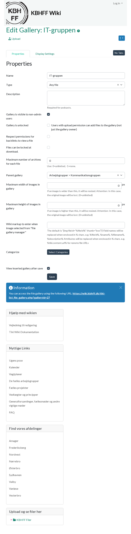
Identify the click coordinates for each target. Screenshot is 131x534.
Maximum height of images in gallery (23, 206)
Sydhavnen (15, 475)
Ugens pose (16, 360)
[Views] (122, 38)
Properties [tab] (18, 53)
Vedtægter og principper (23, 394)
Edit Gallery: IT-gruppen (41, 30)
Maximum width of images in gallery (23, 186)
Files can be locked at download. (18, 149)
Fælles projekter (18, 387)
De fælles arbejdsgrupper (24, 381)
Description (13, 94)
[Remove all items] (118, 84)
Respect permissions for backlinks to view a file (20, 138)
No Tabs (119, 52)
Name (9, 75)
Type (9, 84)
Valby (12, 481)
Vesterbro (15, 495)
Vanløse (13, 488)
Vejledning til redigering (23, 325)
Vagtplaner (15, 374)
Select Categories (58, 252)
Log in (117, 3)
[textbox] (86, 85)
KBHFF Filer (23, 519)
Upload (15, 38)
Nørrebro (14, 461)
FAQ (11, 412)
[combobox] (86, 85)
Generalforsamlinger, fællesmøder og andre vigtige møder (34, 403)
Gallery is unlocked (17, 125)
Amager (13, 440)
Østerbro (14, 468)
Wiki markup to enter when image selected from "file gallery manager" (22, 228)
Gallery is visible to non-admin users (23, 116)
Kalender (14, 367)
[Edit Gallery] (78, 31)
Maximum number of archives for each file (23, 161)
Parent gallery (14, 175)
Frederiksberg (17, 447)
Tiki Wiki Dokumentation (24, 332)
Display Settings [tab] (44, 53)
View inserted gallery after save (24, 268)
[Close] (121, 287)
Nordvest (14, 454)
